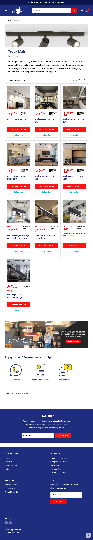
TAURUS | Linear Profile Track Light (45, 236)
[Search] (74, 10)
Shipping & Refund (58, 461)
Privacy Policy (56, 469)
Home (7, 20)
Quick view (18, 135)
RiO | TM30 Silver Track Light (73, 177)
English (8, 513)
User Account (11, 484)
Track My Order (12, 492)
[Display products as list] (84, 80)
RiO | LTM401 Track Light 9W (73, 120)
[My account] (82, 10)
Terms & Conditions (59, 472)
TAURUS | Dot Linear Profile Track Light (15, 296)
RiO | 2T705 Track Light (17, 119)
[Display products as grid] (80, 80)
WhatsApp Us (11, 465)
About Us (9, 461)
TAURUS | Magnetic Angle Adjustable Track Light (18, 236)
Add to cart (74, 245)
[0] (86, 10)
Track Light (16, 20)
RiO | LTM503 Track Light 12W (45, 120)
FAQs (7, 469)
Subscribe (63, 435)
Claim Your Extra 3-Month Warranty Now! (46, 2)
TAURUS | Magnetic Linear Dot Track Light (74, 234)
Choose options (18, 129)
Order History (11, 488)
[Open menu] (6, 10)
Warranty (54, 465)
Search (8, 458)
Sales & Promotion (58, 458)
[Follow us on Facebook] (6, 522)
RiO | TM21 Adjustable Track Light (16, 177)
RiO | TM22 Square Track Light (46, 177)
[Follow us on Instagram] (10, 522)
